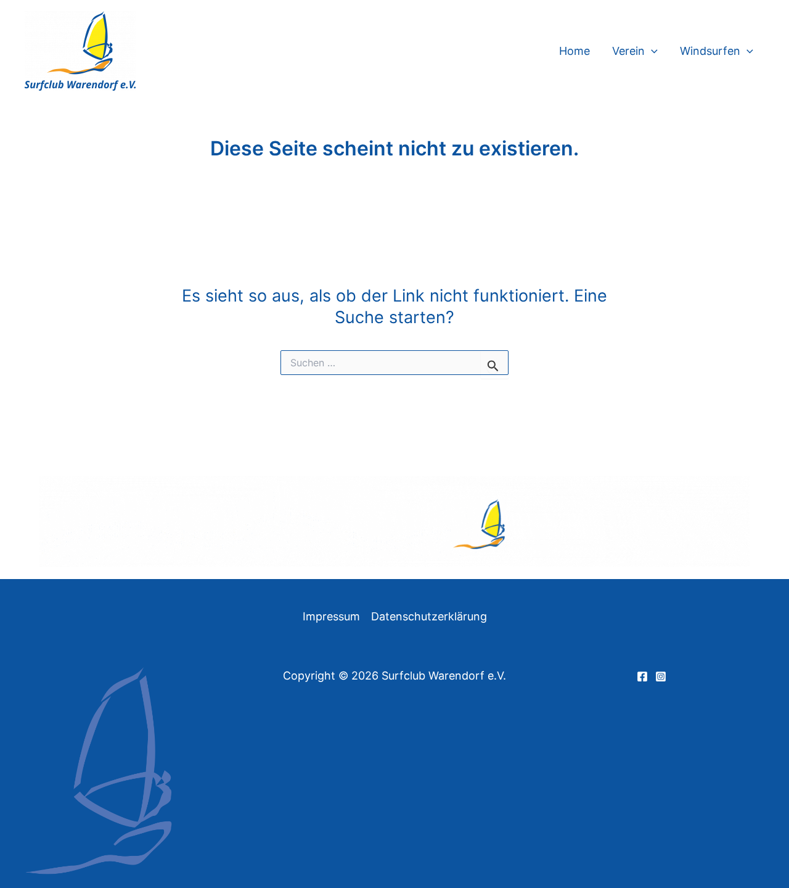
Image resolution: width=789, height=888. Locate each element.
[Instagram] (660, 676)
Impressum (331, 616)
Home (574, 50)
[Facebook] (642, 676)
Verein (628, 50)
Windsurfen (710, 50)
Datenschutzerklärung (429, 616)
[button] (651, 51)
